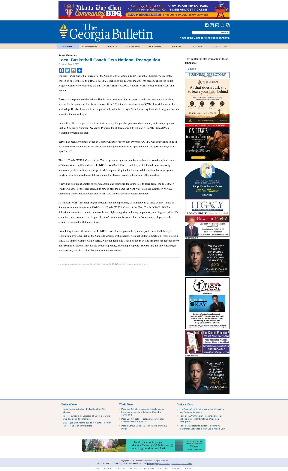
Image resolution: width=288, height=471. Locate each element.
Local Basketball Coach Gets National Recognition (109, 60)
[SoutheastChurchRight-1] (207, 353)
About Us (108, 469)
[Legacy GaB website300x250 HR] (207, 235)
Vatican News (185, 404)
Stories (67, 46)
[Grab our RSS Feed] (228, 25)
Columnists (135, 469)
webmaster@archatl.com (182, 464)
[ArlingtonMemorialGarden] (144, 451)
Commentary (89, 46)
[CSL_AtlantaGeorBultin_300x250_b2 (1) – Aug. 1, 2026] (207, 160)
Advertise (177, 469)
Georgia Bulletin (105, 32)
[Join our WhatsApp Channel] (222, 25)
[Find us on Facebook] (206, 25)
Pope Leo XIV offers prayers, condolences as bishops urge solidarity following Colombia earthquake (142, 412)
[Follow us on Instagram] (217, 25)
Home (97, 469)
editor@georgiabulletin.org (159, 464)
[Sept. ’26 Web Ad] (207, 198)
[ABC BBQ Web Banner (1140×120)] (144, 18)
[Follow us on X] (212, 25)
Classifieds (133, 46)
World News (126, 404)
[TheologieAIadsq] (207, 122)
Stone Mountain (67, 55)
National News (69, 404)
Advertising (155, 46)
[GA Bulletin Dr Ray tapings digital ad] (207, 328)
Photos (176, 46)
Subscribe (163, 469)
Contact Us (220, 46)
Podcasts (111, 46)
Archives (198, 46)
